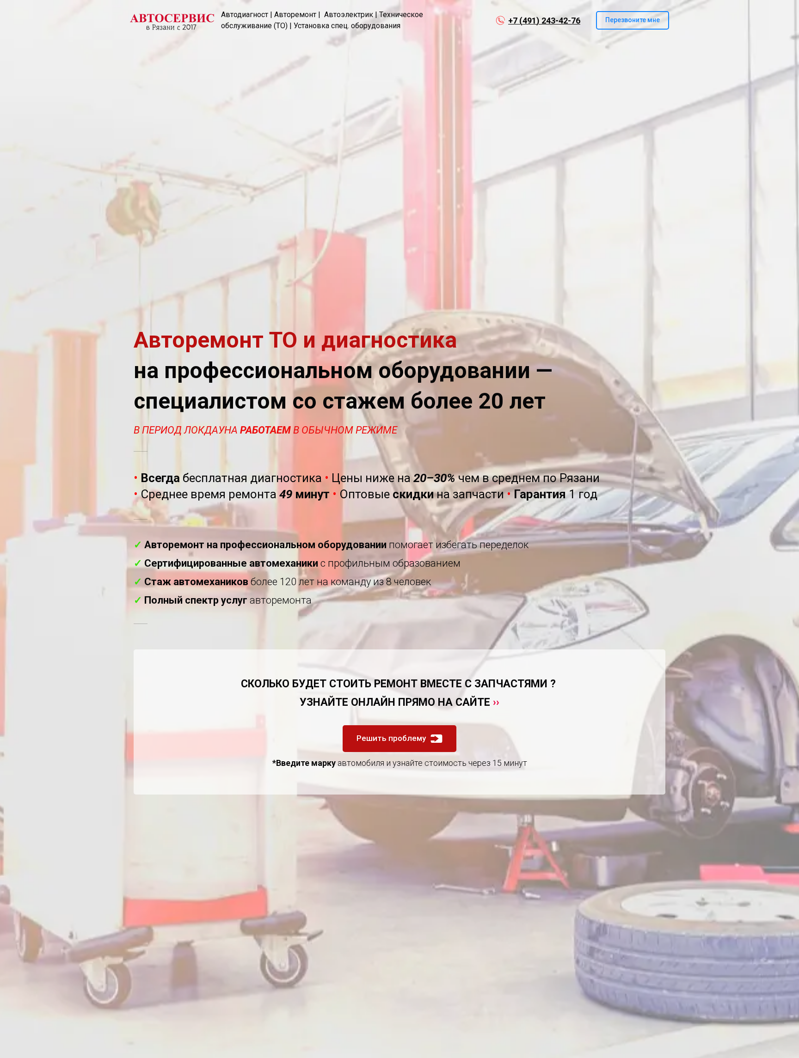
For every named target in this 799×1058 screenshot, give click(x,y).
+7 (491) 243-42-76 (544, 20)
